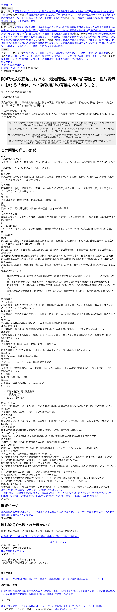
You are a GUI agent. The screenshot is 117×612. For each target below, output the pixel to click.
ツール (5, 49)
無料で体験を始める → (13, 551)
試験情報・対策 (8, 24)
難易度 (25, 594)
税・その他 (19, 68)
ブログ (9, 62)
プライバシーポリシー (81, 606)
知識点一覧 (45, 579)
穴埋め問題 (75, 579)
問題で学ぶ (7, 8)
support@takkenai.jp (20, 567)
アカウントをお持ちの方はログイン (45, 490)
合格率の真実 (15, 594)
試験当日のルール (54, 591)
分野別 (36, 579)
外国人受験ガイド (92, 591)
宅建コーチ (7, 68)
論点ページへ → (58, 542)
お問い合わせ (63, 606)
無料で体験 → (17, 65)
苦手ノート (98, 579)
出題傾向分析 (59, 594)
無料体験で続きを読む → (14, 490)
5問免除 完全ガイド (73, 591)
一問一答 (65, 579)
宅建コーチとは (21, 606)
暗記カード (86, 579)
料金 (3, 62)
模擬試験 (55, 579)
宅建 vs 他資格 (45, 594)
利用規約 (97, 606)
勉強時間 (33, 594)
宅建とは (5, 591)
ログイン (5, 65)
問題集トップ (8, 579)
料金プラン (7, 606)
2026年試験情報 (18, 591)
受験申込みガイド (35, 591)
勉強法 (69, 594)
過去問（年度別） (24, 579)
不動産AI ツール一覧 (39, 606)
